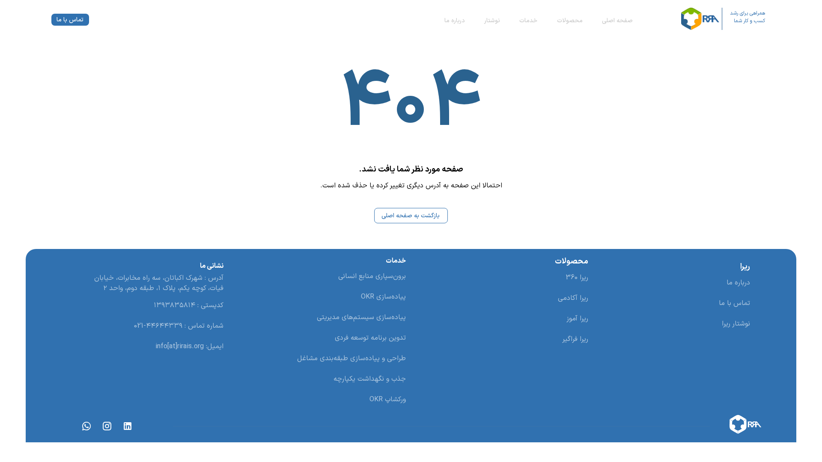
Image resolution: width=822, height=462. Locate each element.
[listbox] (674, 303)
